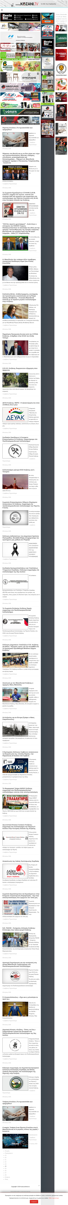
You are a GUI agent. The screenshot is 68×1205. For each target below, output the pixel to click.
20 (5, 1157)
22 (5, 1162)
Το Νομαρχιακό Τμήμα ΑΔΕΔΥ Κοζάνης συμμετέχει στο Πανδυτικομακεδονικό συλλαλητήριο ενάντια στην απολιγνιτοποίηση (20, 790)
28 (5, 1175)
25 (5, 1168)
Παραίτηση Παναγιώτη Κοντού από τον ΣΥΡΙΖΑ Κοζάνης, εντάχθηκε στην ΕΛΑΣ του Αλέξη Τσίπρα (20, 336)
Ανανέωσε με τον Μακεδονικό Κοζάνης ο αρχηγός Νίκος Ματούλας (17, 684)
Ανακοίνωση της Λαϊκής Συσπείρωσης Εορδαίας (20, 861)
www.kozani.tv (33, 1135)
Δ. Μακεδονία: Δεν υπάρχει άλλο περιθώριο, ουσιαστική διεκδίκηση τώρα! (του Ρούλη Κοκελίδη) (19, 261)
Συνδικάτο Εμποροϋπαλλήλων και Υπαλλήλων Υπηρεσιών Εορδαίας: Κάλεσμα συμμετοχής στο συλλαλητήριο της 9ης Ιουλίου (20, 570)
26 (5, 1170)
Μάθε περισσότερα (54, 1198)
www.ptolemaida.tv (16, 1191)
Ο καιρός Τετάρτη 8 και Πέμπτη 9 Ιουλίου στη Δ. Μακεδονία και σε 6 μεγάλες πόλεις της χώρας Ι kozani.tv (20, 1129)
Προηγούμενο (9, 1153)
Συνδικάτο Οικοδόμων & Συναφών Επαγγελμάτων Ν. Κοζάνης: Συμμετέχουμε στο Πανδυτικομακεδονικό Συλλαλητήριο (19, 439)
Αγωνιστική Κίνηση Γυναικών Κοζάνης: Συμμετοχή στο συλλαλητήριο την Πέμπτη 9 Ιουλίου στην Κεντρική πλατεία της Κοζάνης (18, 826)
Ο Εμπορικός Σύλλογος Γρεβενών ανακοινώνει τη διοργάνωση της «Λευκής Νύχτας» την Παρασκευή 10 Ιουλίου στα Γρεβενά (20, 754)
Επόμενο (7, 1177)
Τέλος (6, 1179)
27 (5, 1172)
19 (5, 1155)
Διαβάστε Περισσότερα (10, 184)
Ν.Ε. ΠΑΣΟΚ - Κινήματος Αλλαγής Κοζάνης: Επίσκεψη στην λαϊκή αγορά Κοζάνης (18, 929)
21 (5, 1159)
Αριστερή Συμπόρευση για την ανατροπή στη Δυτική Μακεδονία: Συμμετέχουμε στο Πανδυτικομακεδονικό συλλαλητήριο (19, 964)
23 (5, 1164)
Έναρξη (7, 1151)
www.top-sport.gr (25, 1191)
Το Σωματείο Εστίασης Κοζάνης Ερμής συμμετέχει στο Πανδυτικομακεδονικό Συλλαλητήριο (17, 610)
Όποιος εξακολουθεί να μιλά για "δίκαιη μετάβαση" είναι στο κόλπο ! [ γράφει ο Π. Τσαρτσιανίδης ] (61, 19)
